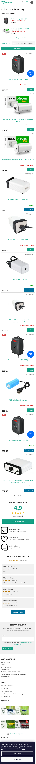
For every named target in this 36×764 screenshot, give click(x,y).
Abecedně (31, 43)
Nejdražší (23, 43)
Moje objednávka (5, 676)
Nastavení (17, 754)
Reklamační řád (5, 669)
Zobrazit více (18, 612)
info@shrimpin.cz (8, 686)
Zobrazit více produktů (17, 38)
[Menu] (32, 2)
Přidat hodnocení (18, 521)
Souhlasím (17, 759)
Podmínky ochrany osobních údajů (10, 672)
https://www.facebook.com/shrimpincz (14, 694)
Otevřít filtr (18, 48)
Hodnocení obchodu (18, 556)
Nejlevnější (16, 43)
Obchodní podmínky (6, 667)
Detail (31, 89)
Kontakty (3, 665)
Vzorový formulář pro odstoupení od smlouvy (13, 674)
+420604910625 (8, 688)
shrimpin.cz (7, 697)
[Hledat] (22, 2)
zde (23, 749)
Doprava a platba (5, 662)
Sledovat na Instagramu (16, 734)
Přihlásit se (7, 648)
